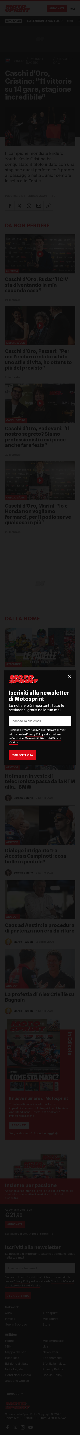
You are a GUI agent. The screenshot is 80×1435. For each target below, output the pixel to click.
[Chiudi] (69, 676)
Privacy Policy (34, 734)
